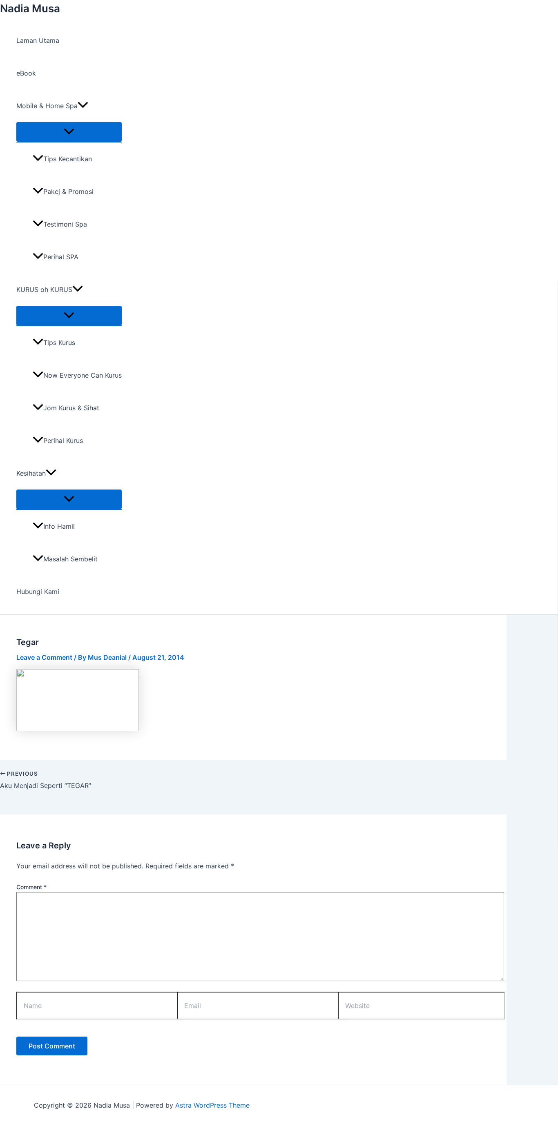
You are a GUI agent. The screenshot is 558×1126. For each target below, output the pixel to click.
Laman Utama (37, 40)
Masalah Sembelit (70, 559)
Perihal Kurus (63, 440)
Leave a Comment (44, 657)
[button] (83, 105)
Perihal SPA (60, 257)
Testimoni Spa (65, 224)
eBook (26, 73)
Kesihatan (31, 473)
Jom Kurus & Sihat (71, 408)
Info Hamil (59, 526)
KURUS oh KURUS (44, 289)
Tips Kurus (59, 342)
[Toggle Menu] (69, 132)
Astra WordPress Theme (212, 1105)
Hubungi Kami (37, 591)
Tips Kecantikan (67, 159)
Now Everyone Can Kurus (82, 375)
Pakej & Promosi (68, 191)
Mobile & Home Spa (47, 106)
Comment (31, 886)
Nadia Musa (30, 8)
